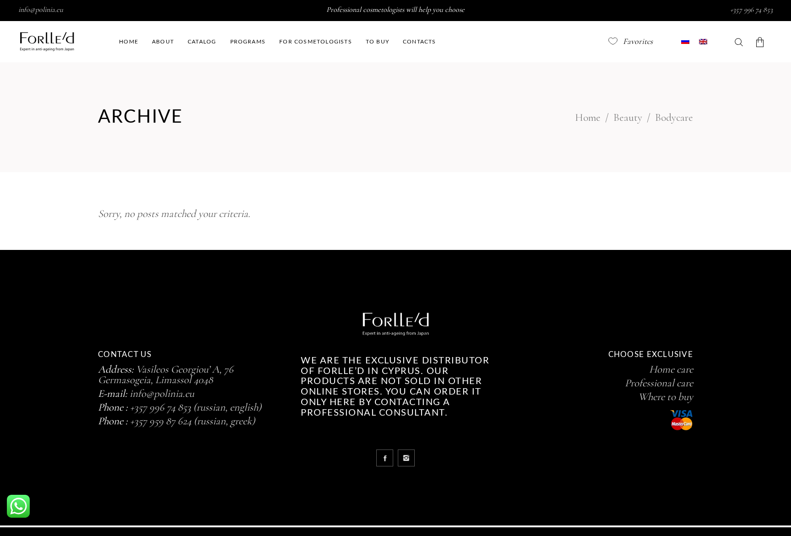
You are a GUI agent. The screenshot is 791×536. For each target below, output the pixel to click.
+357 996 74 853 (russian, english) (195, 407)
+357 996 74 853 (751, 9)
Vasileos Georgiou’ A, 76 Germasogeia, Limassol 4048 (165, 374)
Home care (671, 369)
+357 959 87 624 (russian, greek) (192, 421)
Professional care (659, 383)
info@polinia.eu (40, 9)
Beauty (627, 118)
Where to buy (665, 396)
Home (588, 118)
